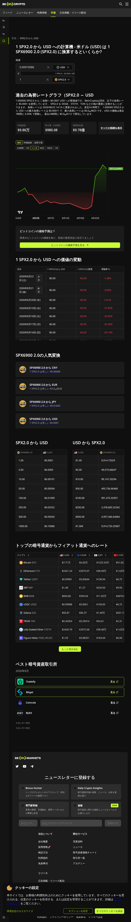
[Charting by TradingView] (20, 212)
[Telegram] (32, 766)
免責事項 (43, 863)
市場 (53, 12)
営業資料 (78, 841)
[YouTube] (25, 766)
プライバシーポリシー (61, 916)
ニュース (78, 847)
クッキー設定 (95, 916)
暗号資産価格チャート (85, 852)
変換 (14, 38)
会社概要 (43, 841)
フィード (7, 12)
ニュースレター (24, 12)
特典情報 (42, 12)
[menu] (4, 30)
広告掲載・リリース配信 (73, 12)
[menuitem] (4, 20)
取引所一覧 (79, 857)
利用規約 (43, 857)
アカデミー (79, 863)
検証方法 (43, 852)
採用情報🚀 (44, 847)
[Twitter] (17, 766)
